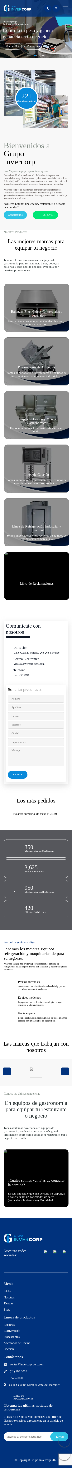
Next (65, 1071)
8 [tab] (44, 55)
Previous (7, 1071)
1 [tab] (28, 55)
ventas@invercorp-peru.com (29, 663)
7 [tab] (42, 55)
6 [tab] (39, 55)
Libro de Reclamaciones (23, 1397)
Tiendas (8, 1303)
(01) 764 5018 (21, 674)
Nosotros (9, 1297)
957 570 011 (49, 214)
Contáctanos (33, 46)
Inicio (7, 1291)
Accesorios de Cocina (17, 1343)
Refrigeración (12, 1330)
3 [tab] (32, 55)
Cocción (9, 1349)
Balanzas (9, 1324)
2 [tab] (30, 55)
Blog (7, 1309)
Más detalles (12, 46)
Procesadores (12, 1336)
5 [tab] (37, 55)
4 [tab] (35, 55)
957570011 (16, 1378)
